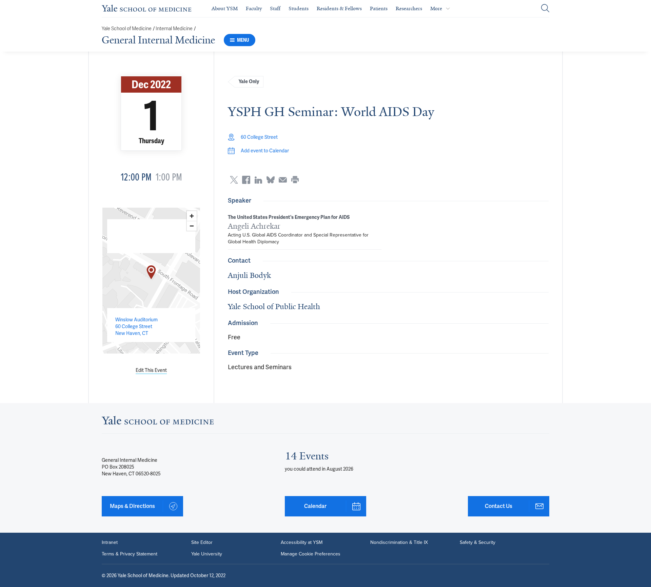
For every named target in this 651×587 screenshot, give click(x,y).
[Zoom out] (192, 226)
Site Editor (202, 542)
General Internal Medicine (158, 40)
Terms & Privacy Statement (129, 554)
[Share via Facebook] (246, 180)
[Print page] (295, 180)
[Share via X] (234, 180)
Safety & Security (477, 542)
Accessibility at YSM (301, 542)
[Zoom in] (192, 216)
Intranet (110, 542)
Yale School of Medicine (127, 29)
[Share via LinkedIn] (258, 180)
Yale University (206, 554)
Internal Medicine (174, 29)
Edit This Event (151, 370)
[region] (151, 281)
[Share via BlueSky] (271, 180)
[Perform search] (545, 8)
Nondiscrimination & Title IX (399, 542)
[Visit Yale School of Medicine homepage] (158, 422)
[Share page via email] (283, 180)
